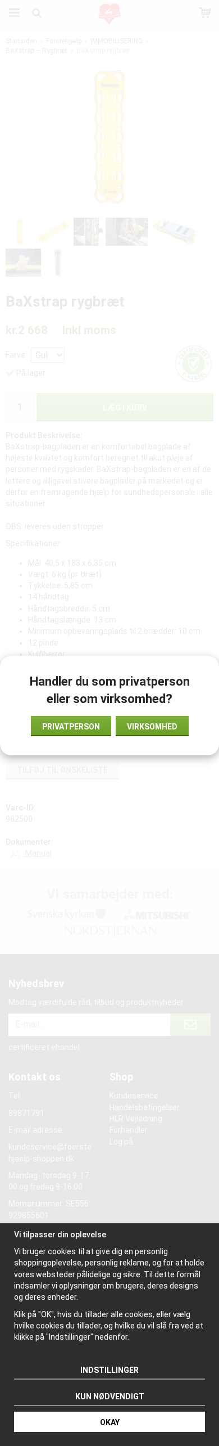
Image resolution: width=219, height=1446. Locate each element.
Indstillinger (109, 1370)
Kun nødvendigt (109, 1396)
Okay (110, 1422)
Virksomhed (152, 726)
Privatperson (71, 726)
